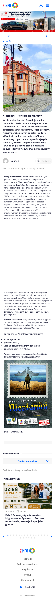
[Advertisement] (27, 255)
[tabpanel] (27, 21)
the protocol (27, 580)
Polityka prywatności (27, 564)
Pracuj (27, 574)
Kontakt (27, 558)
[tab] (8, 535)
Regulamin (27, 569)
